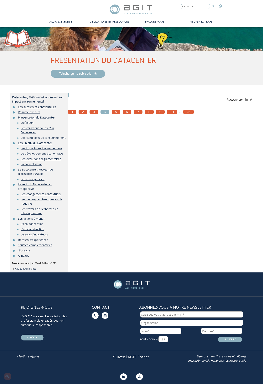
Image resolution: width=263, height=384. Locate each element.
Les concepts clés (32, 179)
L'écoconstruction (32, 229)
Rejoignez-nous (200, 21)
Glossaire (24, 250)
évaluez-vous (154, 21)
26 (188, 112)
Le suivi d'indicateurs (34, 234)
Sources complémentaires (35, 245)
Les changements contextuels (41, 194)
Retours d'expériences (33, 240)
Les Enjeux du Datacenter (35, 143)
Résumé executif (29, 112)
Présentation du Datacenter (36, 117)
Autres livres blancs (25, 268)
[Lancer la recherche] (213, 6)
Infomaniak (201, 360)
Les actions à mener (31, 218)
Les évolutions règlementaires (41, 159)
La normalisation (31, 164)
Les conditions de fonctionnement (43, 137)
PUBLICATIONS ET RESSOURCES (108, 21)
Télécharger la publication (76, 73)
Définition (27, 122)
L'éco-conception (32, 224)
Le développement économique (42, 153)
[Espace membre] (221, 6)
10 (172, 112)
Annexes (23, 255)
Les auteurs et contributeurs (37, 107)
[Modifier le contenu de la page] (7, 376)
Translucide (223, 356)
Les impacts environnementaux (41, 148)
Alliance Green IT (62, 21)
